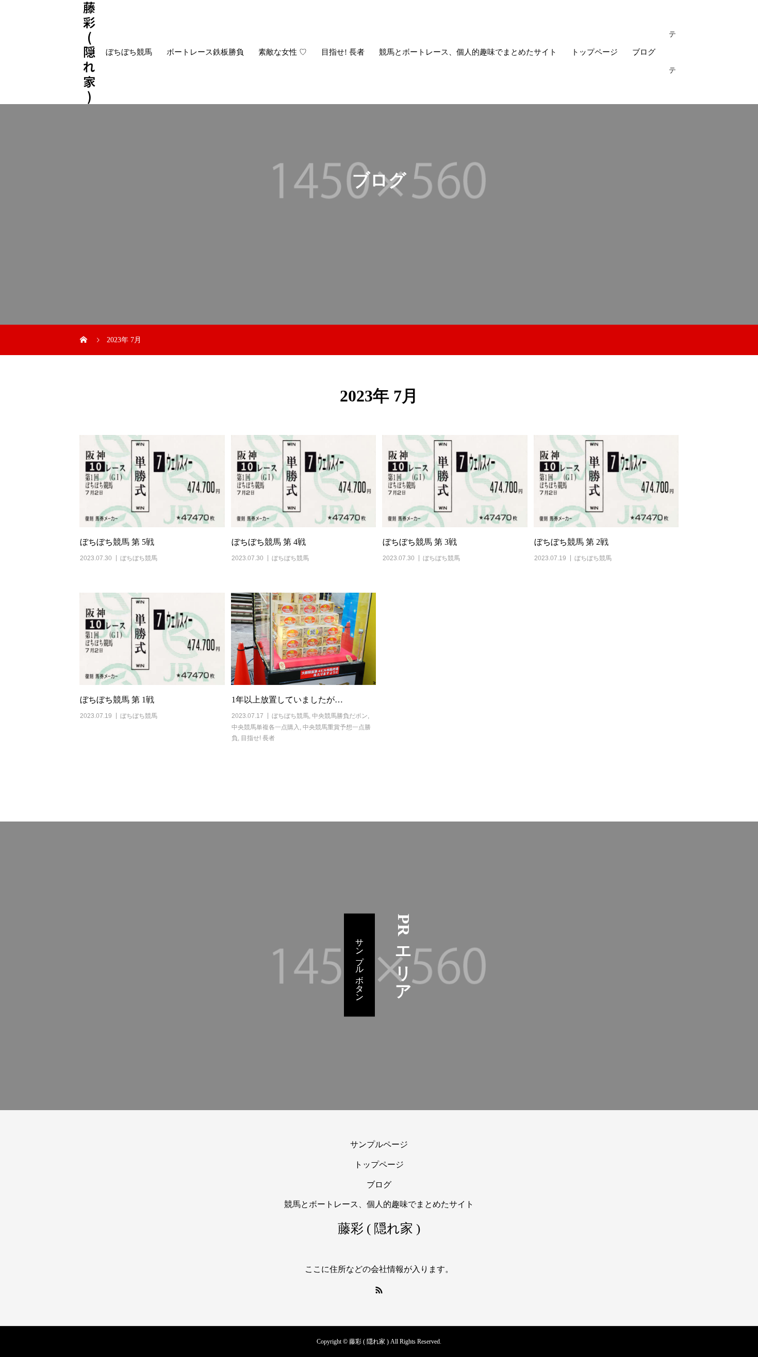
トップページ (594, 52)
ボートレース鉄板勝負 (205, 52)
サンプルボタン (359, 964)
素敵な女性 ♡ (282, 52)
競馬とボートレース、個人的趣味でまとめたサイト (468, 52)
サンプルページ (379, 1144)
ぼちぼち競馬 (129, 52)
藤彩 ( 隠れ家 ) (89, 52)
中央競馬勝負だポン (340, 715)
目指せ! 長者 (343, 52)
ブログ (643, 52)
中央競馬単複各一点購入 (266, 727)
